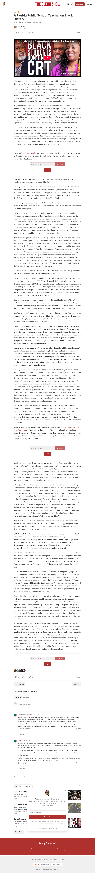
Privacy (46, 860)
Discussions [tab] (27, 786)
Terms (51, 860)
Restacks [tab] (26, 697)
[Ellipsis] (80, 714)
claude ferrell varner (24, 714)
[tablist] (22, 697)
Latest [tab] (21, 786)
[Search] (68, 4)
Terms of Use (56, 821)
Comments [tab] (18, 697)
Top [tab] (16, 786)
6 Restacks (35, 671)
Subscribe (79, 4)
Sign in (89, 4)
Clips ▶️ (16, 12)
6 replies (22, 768)
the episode (31, 153)
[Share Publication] (72, 4)
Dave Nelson (22, 740)
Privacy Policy (61, 823)
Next (75, 684)
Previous (21, 684)
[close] (65, 790)
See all (17, 832)
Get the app (56, 864)
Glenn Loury (22, 26)
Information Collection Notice (47, 823)
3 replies (22, 734)
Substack (38, 869)
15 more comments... (20, 777)
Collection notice (59, 860)
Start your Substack (42, 864)
